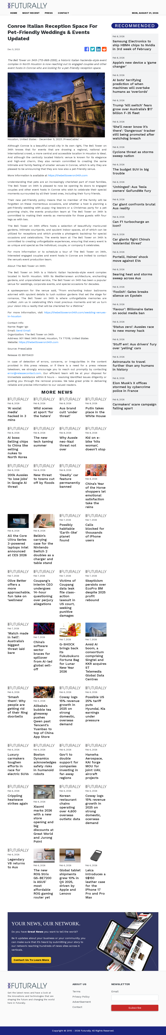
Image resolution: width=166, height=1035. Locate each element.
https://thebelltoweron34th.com (68, 175)
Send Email (23, 330)
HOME (13, 13)
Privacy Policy (80, 996)
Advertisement (81, 1001)
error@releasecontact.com (24, 373)
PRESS (49, 13)
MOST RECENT (31, 13)
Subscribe (135, 1007)
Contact (77, 1006)
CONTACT (63, 13)
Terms (76, 991)
